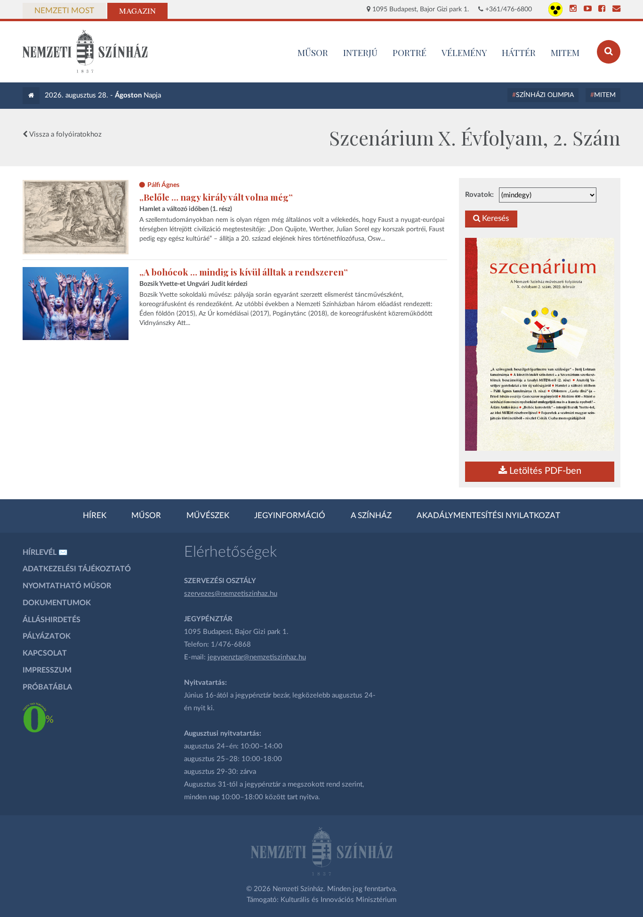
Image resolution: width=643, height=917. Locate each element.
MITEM (565, 52)
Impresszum (47, 670)
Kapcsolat (45, 653)
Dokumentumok (57, 603)
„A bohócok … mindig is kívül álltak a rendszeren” (243, 272)
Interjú (360, 52)
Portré (409, 52)
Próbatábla (47, 687)
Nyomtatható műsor (67, 586)
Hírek (94, 515)
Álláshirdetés (51, 620)
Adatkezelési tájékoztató (77, 569)
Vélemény (464, 52)
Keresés (494, 218)
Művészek (207, 515)
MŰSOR (312, 52)
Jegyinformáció (289, 515)
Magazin (137, 11)
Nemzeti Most (64, 11)
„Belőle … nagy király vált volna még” (216, 197)
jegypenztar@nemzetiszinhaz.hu (257, 657)
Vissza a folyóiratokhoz (65, 134)
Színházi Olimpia (545, 95)
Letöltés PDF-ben (544, 471)
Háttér (519, 52)
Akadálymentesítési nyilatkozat (488, 515)
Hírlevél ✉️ (45, 552)
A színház (371, 515)
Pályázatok (47, 636)
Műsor (146, 515)
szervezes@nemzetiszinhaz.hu (230, 593)
